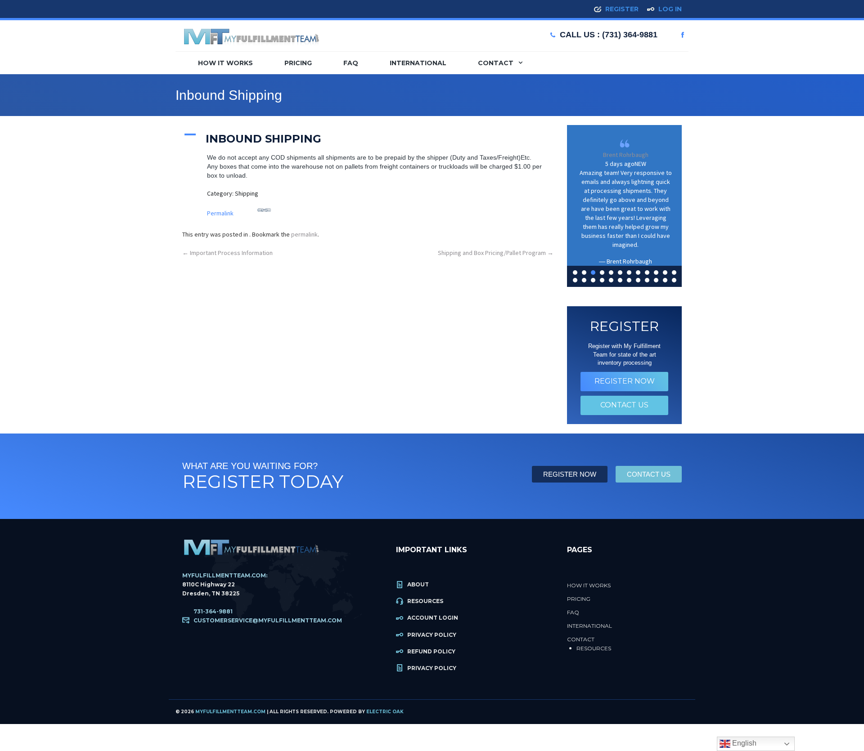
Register (622, 9)
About (418, 584)
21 (647, 280)
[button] (368, 137)
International (418, 63)
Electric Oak (385, 712)
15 (593, 280)
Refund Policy (431, 651)
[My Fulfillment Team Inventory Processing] (251, 33)
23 (665, 280)
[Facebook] (682, 35)
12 (674, 272)
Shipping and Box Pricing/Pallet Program (496, 253)
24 (674, 280)
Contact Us (624, 405)
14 (584, 280)
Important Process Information (227, 253)
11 (665, 272)
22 (656, 280)
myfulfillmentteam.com (230, 712)
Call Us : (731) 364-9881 (608, 34)
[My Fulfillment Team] (251, 549)
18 (620, 280)
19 (629, 280)
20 (638, 280)
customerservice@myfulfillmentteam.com (268, 620)
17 (611, 280)
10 (656, 272)
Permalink (220, 213)
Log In (670, 9)
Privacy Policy (431, 634)
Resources (425, 601)
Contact (496, 63)
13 (575, 280)
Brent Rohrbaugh (625, 155)
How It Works (225, 63)
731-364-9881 (213, 611)
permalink (304, 234)
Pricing (298, 63)
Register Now (624, 381)
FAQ (350, 63)
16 (602, 280)
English (743, 743)
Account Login (432, 617)
